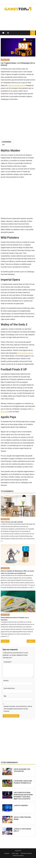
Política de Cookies (18, 855)
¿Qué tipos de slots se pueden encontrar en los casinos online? (31, 641)
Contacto (6, 853)
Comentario (8, 662)
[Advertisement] (20, 19)
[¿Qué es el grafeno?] (7, 807)
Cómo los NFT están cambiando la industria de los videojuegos (6, 641)
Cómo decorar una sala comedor (12, 522)
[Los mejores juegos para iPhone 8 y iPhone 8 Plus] (7, 783)
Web (5, 696)
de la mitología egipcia (25, 353)
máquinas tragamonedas (16, 85)
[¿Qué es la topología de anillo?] (7, 831)
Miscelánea (5, 59)
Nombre (6, 680)
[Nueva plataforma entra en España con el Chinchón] (18, 601)
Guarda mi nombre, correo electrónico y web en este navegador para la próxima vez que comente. (18, 709)
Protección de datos (26, 853)
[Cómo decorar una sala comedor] (18, 506)
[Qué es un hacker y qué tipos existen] (7, 771)
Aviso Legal (15, 853)
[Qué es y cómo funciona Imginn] (7, 819)
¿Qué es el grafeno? (21, 805)
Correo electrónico (9, 688)
